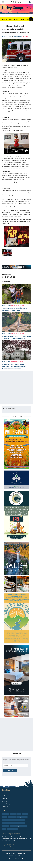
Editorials (25, 813)
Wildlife (15, 829)
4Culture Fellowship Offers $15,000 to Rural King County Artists (14, 309)
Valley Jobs (4, 801)
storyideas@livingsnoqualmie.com (10, 846)
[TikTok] (11, 277)
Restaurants (13, 823)
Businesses (5, 813)
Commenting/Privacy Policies (16, 855)
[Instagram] (8, 277)
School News (21, 823)
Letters (25, 817)
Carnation (13, 813)
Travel (4, 829)
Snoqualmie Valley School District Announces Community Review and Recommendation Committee (14, 366)
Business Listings (6, 804)
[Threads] (3, 277)
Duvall (18, 813)
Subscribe (10, 770)
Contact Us (5, 806)
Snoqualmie (5, 826)
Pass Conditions (20, 820)
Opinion (12, 820)
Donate (3, 795)
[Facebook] (6, 277)
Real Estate (5, 823)
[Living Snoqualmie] (16, 8)
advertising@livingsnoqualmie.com (10, 848)
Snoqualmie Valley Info (17, 305)
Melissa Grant (18, 36)
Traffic (24, 826)
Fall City (4, 817)
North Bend (5, 820)
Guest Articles (12, 817)
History (19, 817)
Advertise (4, 798)
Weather (4, 793)
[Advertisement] (16, 387)
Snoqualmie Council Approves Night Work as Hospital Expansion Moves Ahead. (16, 337)
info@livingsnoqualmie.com (8, 844)
